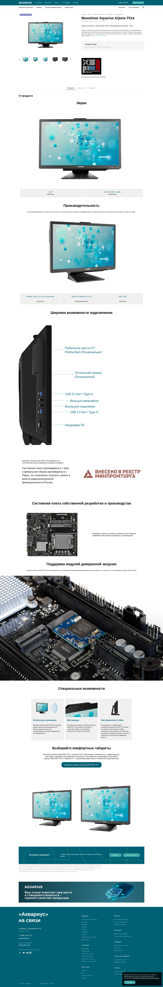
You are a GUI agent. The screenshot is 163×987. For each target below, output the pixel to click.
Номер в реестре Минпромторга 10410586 (93, 77)
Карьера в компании (87, 956)
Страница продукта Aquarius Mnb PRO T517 (81, 765)
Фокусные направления (120, 922)
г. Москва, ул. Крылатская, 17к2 (30, 928)
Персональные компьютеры (89, 919)
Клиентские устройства (26, 7)
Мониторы (84, 922)
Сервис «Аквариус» (119, 974)
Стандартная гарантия (120, 959)
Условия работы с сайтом (47, 983)
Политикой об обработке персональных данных (146, 978)
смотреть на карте (24, 931)
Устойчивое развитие (87, 953)
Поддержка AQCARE (120, 962)
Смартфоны (85, 932)
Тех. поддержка (66, 2)
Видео (83, 978)
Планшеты (84, 929)
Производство (85, 951)
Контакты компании (119, 971)
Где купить (122, 7)
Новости (84, 970)
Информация (85, 948)
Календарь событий (87, 975)
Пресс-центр (48, 2)
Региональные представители (122, 936)
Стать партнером (134, 7)
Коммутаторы (69, 7)
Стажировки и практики (88, 959)
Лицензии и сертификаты (89, 961)
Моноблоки (85, 924)
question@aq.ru (24, 938)
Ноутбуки (84, 927)
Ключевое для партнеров (121, 933)
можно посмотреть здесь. (98, 35)
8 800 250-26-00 (24, 945)
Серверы (39, 7)
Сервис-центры (118, 950)
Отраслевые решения (120, 924)
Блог (83, 973)
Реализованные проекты (121, 919)
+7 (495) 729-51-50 (122, 2)
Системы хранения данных (53, 7)
